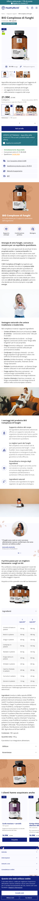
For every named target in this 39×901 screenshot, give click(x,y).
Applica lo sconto (20, 3)
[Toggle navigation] (36, 8)
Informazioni (6, 858)
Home (3, 14)
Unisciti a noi (6, 864)
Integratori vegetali (12, 14)
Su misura (28, 898)
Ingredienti (6, 611)
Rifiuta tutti (10, 898)
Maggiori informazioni (15, 887)
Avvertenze (6, 752)
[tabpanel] (19, 675)
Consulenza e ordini (8, 869)
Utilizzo (5, 746)
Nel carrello (19, 129)
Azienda (4, 852)
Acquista (14, 840)
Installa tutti (19, 893)
